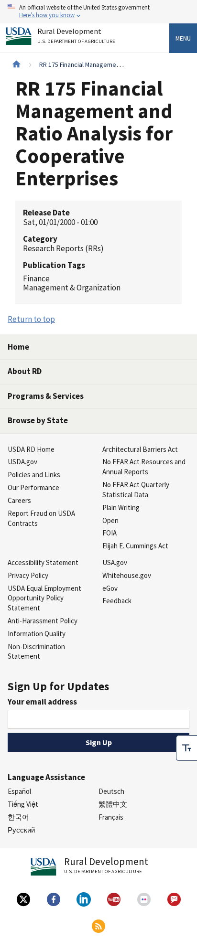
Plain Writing (121, 507)
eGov (110, 588)
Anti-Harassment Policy (42, 620)
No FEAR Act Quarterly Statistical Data (135, 489)
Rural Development (76, 35)
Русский (21, 829)
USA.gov (114, 562)
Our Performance (33, 487)
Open (110, 520)
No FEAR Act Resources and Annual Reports (144, 466)
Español (19, 791)
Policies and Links (34, 474)
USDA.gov (22, 461)
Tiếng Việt (23, 804)
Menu (183, 38)
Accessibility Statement (43, 562)
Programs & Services (46, 396)
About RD (25, 371)
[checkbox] (186, 748)
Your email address (42, 701)
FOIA (109, 532)
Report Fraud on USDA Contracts (41, 518)
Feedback (116, 600)
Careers (19, 500)
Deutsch (111, 791)
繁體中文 (112, 804)
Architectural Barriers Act (140, 449)
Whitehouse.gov (126, 575)
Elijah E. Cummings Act (135, 545)
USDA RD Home (31, 449)
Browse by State (38, 420)
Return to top (31, 319)
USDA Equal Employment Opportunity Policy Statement (44, 598)
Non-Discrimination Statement (36, 651)
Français (110, 817)
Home (18, 347)
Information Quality (37, 633)
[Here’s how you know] (98, 11)
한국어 (18, 817)
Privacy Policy (28, 575)
